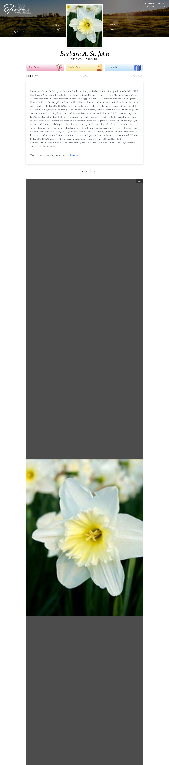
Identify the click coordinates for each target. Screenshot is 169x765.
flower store (74, 155)
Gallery (84, 76)
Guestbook (137, 76)
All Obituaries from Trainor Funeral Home (152, 5)
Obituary (32, 76)
